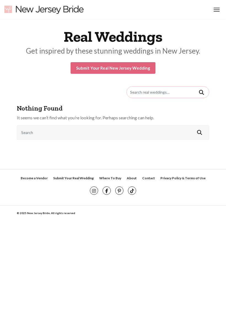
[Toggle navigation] (216, 9)
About (132, 178)
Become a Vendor (34, 178)
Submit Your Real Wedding (73, 178)
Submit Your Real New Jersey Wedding (113, 67)
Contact (148, 178)
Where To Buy (110, 178)
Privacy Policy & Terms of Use (183, 178)
